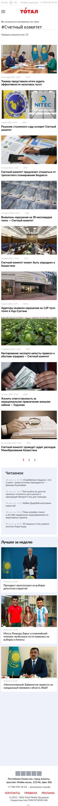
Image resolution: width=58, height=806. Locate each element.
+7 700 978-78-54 (48, 3)
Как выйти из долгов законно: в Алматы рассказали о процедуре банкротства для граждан (26, 494)
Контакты (12, 793)
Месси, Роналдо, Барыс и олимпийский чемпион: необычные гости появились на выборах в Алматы (26, 636)
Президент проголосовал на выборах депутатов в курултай (24, 587)
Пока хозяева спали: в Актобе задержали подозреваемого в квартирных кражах (27, 515)
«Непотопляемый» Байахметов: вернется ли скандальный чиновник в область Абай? (28, 686)
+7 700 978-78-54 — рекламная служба (29, 787)
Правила (30, 793)
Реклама (48, 793)
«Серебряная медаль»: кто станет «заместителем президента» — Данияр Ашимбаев (28, 482)
